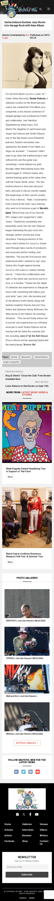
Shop (25, 841)
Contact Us (44, 842)
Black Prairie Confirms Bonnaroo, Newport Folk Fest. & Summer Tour (24, 555)
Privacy (23, 898)
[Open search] (40, 9)
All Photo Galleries (26, 743)
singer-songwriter (11, 362)
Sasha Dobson (41, 357)
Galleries (27, 824)
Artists (14, 357)
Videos (43, 829)
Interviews (28, 829)
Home (7, 824)
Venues (44, 824)
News (10, 477)
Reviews (26, 835)
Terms (32, 898)
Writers (44, 835)
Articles (8, 829)
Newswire (26, 357)
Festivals (9, 841)
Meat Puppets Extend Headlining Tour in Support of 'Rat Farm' (26, 470)
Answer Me (29, 344)
